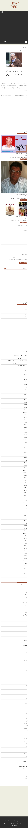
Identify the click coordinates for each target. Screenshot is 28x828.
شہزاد (22, 89)
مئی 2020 (25, 553)
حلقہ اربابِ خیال (25, 645)
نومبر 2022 (25, 478)
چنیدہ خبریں (25, 640)
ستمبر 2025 (25, 392)
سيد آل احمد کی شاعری (24, 690)
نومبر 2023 (25, 447)
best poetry (5, 82)
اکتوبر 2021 (25, 510)
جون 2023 (25, 460)
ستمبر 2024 (25, 422)
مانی (5, 89)
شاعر (26, 89)
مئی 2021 (25, 523)
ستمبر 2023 (25, 452)
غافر (21, 89)
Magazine (8, 85)
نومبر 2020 (25, 538)
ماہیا (26, 743)
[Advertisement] (14, 25)
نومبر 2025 (25, 387)
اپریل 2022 (25, 495)
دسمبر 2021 (25, 505)
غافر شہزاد (20, 89)
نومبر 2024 (25, 417)
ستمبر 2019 (25, 573)
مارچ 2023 (25, 468)
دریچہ (26, 658)
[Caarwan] (26, 42)
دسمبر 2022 (25, 475)
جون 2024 (25, 430)
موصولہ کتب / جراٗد (25, 761)
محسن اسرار (26, 312)
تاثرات (26, 622)
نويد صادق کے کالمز (25, 769)
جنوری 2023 (25, 473)
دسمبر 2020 (25, 536)
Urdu (17, 85)
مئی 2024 (25, 432)
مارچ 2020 (25, 558)
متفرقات (26, 748)
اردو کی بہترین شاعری (20, 87)
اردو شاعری (24, 87)
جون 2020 (25, 551)
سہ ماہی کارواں (25, 688)
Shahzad (14, 85)
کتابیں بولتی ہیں (25, 728)
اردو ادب (26, 87)
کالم (26, 721)
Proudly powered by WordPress (9, 824)
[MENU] (1, 12)
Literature (4, 85)
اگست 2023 (25, 455)
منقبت (26, 759)
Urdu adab (21, 85)
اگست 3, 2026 (24, 153)
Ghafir (19, 83)
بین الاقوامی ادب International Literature (20, 615)
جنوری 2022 (25, 503)
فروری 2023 (25, 470)
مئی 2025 (25, 402)
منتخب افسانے (25, 753)
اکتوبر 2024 (25, 420)
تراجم (26, 625)
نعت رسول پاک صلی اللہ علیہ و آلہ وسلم (22, 766)
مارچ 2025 (25, 407)
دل (10, 87)
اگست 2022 (25, 485)
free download (12, 83)
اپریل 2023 (25, 465)
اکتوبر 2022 (25, 480)
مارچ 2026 (25, 384)
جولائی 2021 (25, 518)
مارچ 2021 (25, 528)
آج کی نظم (26, 597)
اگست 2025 (25, 394)
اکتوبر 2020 (25, 541)
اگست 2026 (25, 374)
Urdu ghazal (25, 85)
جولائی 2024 (25, 427)
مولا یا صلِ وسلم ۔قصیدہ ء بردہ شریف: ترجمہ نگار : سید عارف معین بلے (18, 360)
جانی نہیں (15, 87)
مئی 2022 (25, 493)
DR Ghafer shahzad (5, 83)
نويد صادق (19, 50)
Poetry (11, 85)
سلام (26, 685)
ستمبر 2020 (25, 543)
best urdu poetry (10, 82)
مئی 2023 (25, 462)
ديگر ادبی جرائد (25, 660)
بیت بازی (23, 82)
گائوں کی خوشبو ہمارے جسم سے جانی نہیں (11, 89)
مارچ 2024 (25, 437)
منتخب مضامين (25, 756)
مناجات (26, 751)
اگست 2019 (25, 576)
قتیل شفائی (26, 314)
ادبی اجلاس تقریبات (24, 602)
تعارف (26, 627)
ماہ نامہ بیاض (25, 738)
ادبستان (26, 600)
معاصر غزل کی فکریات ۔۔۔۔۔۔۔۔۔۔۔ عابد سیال (21, 96)
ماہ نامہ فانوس (25, 741)
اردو (1, 85)
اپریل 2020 (25, 556)
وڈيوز (26, 776)
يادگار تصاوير (25, 779)
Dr (18, 82)
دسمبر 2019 (25, 566)
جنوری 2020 (25, 563)
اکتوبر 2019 (25, 571)
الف (26, 607)
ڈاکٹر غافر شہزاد (2, 87)
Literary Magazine (24, 83)
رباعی (26, 670)
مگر (4, 89)
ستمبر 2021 (25, 513)
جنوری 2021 (25, 533)
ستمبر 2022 (25, 483)
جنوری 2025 (25, 412)
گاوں (6, 89)
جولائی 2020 (25, 548)
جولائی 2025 (25, 397)
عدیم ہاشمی (26, 317)
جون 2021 (25, 520)
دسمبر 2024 (25, 415)
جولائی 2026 (25, 377)
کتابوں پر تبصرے (25, 723)
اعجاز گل (26, 309)
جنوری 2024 (25, 442)
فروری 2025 (25, 410)
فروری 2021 (25, 531)
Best (2, 82)
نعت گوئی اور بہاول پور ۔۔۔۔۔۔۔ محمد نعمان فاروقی (6, 96)
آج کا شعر (25, 82)
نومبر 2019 (25, 568)
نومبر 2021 (25, 508)
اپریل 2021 (25, 525)
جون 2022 (25, 490)
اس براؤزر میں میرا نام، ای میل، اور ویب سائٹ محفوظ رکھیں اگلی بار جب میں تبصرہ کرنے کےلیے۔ (15, 259)
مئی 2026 (25, 382)
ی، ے (26, 781)
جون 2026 (25, 379)
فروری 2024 (25, 440)
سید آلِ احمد (26, 307)
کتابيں (26, 726)
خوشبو (11, 87)
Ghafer (16, 83)
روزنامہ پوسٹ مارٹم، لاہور (24, 673)
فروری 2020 (25, 561)
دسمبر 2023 (25, 445)
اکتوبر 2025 (25, 389)
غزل (17, 89)
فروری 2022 (25, 500)
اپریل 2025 (25, 405)
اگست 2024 (25, 425)
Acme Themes (14, 825)
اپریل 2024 (25, 435)
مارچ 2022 (25, 498)
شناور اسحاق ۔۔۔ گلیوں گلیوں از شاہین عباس (22, 355)
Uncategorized (24, 585)
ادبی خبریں (26, 605)
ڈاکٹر (5, 87)
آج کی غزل (25, 595)
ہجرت (3, 89)
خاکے (26, 653)
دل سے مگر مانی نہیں (8, 87)
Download (15, 82)
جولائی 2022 (25, 488)
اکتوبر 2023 (25, 450)
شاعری (25, 89)
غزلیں (16, 89)
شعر (23, 89)
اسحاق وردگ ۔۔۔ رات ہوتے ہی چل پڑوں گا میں (21, 363)
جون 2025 (25, 399)
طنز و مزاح (26, 703)
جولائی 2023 (25, 457)
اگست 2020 (25, 546)
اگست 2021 (25, 515)
